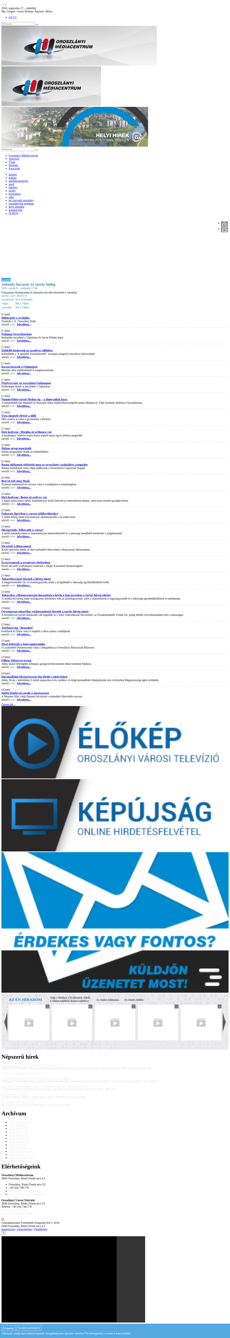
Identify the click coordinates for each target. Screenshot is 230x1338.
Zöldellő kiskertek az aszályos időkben (26, 350)
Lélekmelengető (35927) (15, 1094)
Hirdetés (13, 165)
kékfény (13, 187)
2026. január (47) (18, 1144)
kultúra (13, 177)
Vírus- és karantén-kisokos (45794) (21, 1073)
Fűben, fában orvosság (16, 660)
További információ (29, 1328)
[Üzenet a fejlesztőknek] (2, 1219)
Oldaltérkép (40, 1229)
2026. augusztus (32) (20, 1122)
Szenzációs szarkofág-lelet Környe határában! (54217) (32, 1065)
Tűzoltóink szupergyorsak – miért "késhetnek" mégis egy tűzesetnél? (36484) (45, 1086)
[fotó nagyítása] (224, 224)
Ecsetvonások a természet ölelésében (25, 562)
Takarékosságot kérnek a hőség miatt (26, 579)
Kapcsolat (14, 168)
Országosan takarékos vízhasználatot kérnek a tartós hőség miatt (45, 611)
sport (11, 184)
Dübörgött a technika (15, 317)
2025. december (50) (20, 1148)
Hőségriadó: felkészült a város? (22, 530)
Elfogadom (8, 1328)
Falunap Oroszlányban (16, 334)
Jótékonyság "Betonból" (17, 627)
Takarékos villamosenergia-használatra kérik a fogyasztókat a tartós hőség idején (56, 595)
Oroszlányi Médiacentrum (23, 155)
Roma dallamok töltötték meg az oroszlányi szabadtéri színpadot (44, 464)
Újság (12, 162)
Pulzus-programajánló (16, 448)
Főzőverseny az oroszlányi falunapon (26, 383)
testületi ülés (15, 210)
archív (12, 190)
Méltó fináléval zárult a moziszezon (25, 693)
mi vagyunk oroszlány (21, 200)
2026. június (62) (18, 1128)
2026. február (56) (19, 1141)
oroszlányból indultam (21, 203)
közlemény (15, 193)
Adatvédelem (24, 1229)
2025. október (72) (19, 1154)
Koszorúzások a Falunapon (19, 366)
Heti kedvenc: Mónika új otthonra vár (26, 432)
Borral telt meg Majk (15, 481)
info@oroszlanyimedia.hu (23, 1190)
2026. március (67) (19, 1138)
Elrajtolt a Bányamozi (16, 546)
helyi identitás (16, 206)
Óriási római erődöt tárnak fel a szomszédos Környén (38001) (36, 1078)
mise (11, 197)
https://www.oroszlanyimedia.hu (27, 1194)
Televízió (14, 158)
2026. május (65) (18, 1131)
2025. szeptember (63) (21, 1157)
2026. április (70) (18, 1135)
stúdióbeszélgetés (18, 181)
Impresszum (8, 1229)
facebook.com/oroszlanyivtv (17, 1213)
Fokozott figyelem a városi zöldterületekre (29, 513)
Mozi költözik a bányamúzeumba (23, 644)
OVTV (13, 17)
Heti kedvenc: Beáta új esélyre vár (24, 497)
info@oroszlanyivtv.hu (14, 1209)
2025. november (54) (21, 1151)
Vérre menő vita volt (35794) (17, 1101)
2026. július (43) (18, 1125)
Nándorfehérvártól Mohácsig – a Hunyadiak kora (34, 399)
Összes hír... (8, 704)
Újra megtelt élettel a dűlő (18, 415)
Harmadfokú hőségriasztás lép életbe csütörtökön (34, 676)
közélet (13, 174)
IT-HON (14, 213)
